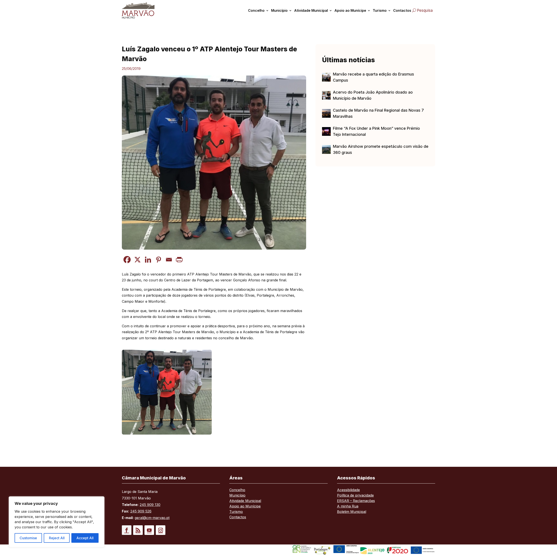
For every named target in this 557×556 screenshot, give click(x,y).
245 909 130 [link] (150, 504)
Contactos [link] (402, 10)
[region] (56, 521)
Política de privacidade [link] (355, 495)
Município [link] (279, 10)
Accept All (85, 538)
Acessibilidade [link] (348, 490)
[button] (126, 530)
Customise (28, 538)
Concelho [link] (256, 10)
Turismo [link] (380, 10)
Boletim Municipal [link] (351, 512)
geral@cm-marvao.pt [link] (152, 518)
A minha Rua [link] (347, 506)
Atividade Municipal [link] (311, 10)
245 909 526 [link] (140, 511)
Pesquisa (425, 10)
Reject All (57, 538)
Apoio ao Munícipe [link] (350, 10)
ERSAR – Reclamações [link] (356, 501)
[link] (143, 10)
